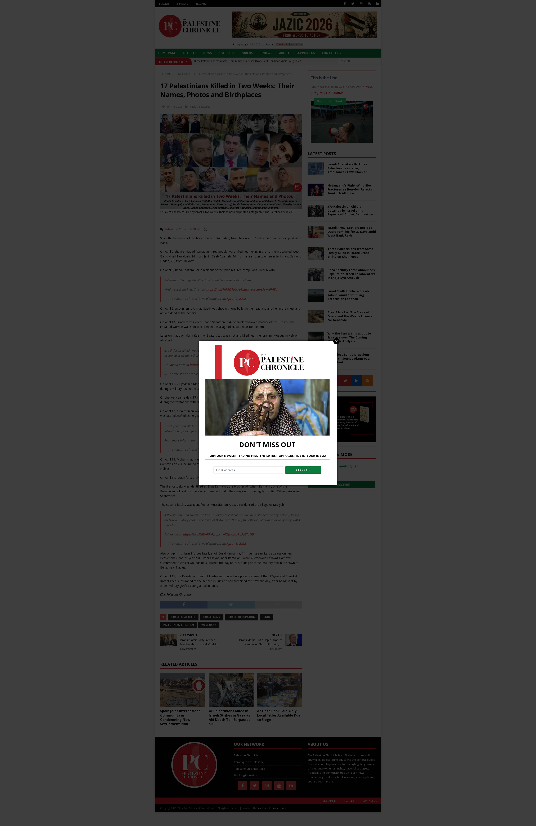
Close (336, 341)
